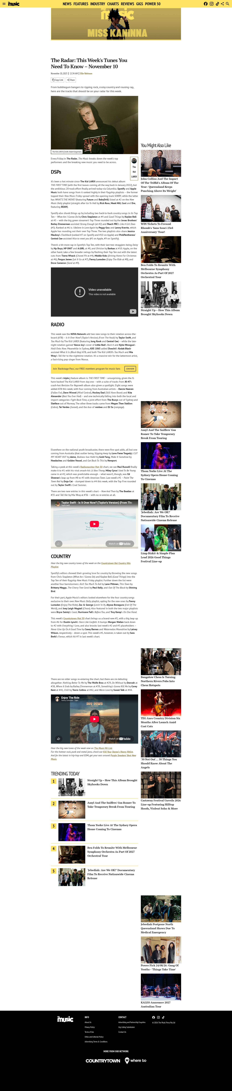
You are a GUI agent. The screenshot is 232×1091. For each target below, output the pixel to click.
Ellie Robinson (86, 73)
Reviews (127, 4)
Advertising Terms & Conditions (96, 1041)
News (67, 4)
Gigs (139, 4)
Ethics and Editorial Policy (94, 1037)
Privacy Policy (90, 1027)
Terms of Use (89, 1032)
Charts (113, 4)
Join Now (130, 368)
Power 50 (152, 4)
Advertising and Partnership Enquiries (131, 1022)
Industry (97, 4)
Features (81, 4)
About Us (88, 1022)
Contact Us (122, 1032)
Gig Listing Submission (126, 1027)
